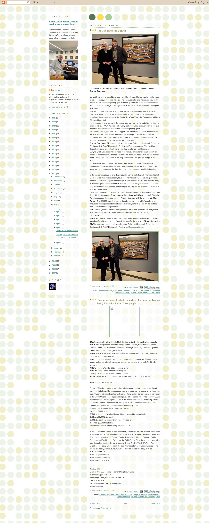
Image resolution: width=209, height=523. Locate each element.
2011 (54, 174)
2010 (54, 261)
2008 (54, 269)
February (58, 252)
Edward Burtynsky (105, 291)
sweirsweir (56, 90)
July (56, 197)
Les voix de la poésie (123, 495)
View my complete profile (59, 107)
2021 (54, 134)
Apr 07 (59, 227)
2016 (54, 154)
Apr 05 (59, 243)
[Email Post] (142, 287)
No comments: (133, 287)
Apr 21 (59, 219)
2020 (54, 138)
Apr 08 (59, 224)
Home (125, 503)
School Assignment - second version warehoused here (63, 23)
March (56, 248)
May (56, 204)
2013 (54, 166)
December (58, 177)
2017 (54, 150)
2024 (54, 122)
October (57, 185)
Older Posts (155, 503)
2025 (54, 118)
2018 (54, 146)
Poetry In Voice (154, 495)
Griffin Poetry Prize (106, 495)
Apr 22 (59, 216)
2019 (54, 142)
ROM (115, 291)
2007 (54, 273)
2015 (54, 158)
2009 (54, 265)
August (57, 193)
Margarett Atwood (140, 495)
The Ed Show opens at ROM (111, 30)
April (56, 209)
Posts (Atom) (106, 508)
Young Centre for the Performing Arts (145, 497)
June (56, 201)
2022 (54, 130)
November (58, 181)
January (57, 256)
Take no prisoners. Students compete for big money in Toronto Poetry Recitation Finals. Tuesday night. (128, 301)
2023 (54, 126)
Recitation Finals (123, 497)
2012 (54, 169)
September (58, 189)
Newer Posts (95, 503)
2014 (54, 162)
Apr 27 (59, 212)
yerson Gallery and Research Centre (145, 293)
